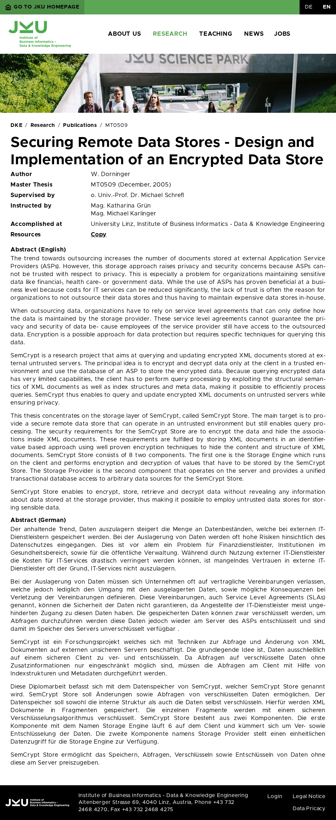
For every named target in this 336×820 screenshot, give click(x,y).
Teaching (215, 34)
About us (124, 34)
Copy (99, 235)
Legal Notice (309, 796)
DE (309, 7)
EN (327, 7)
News (253, 34)
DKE (16, 125)
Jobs (282, 34)
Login (274, 796)
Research (170, 34)
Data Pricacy (309, 808)
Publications (80, 125)
